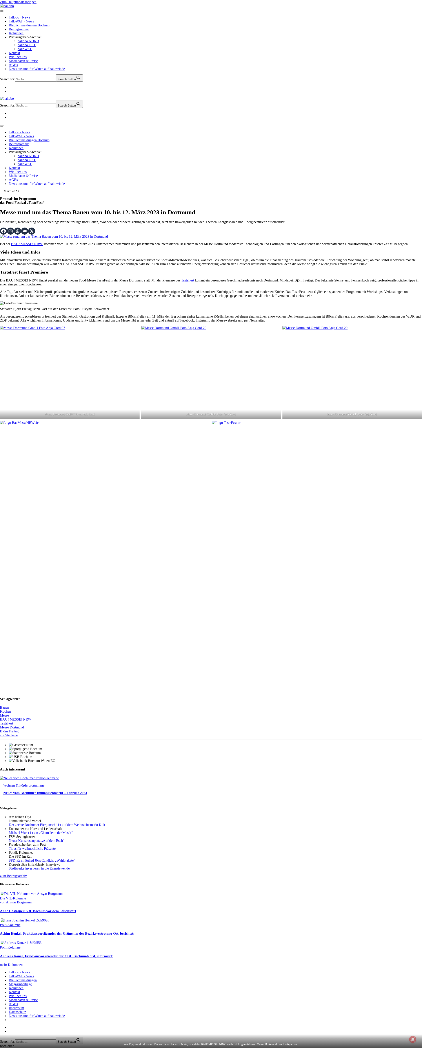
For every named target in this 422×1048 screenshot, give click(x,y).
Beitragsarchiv (19, 29)
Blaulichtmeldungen (23, 980)
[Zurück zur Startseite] (7, 6)
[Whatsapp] (17, 231)
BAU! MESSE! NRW (15, 719)
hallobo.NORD (28, 41)
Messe (4, 715)
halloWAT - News (21, 21)
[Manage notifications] (412, 1039)
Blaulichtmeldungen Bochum (29, 25)
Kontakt (14, 53)
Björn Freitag (9, 731)
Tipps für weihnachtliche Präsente (32, 848)
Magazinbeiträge (20, 984)
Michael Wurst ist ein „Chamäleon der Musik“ (41, 833)
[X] (31, 231)
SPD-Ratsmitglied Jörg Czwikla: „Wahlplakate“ (42, 860)
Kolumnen (16, 33)
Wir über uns (18, 57)
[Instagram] (10, 231)
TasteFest (187, 280)
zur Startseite (9, 735)
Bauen (4, 707)
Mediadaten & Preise (23, 61)
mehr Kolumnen (11, 965)
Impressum (16, 1008)
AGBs (13, 65)
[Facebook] (3, 231)
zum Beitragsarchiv (13, 876)
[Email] (24, 231)
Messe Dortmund (12, 727)
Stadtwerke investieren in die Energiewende (39, 868)
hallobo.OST (27, 45)
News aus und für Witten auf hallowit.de (37, 69)
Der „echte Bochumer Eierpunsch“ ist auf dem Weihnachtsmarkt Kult (57, 825)
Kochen (5, 711)
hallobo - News (19, 17)
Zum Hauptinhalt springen (18, 2)
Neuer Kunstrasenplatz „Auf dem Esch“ (36, 840)
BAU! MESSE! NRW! (27, 244)
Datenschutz (17, 1012)
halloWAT (25, 49)
